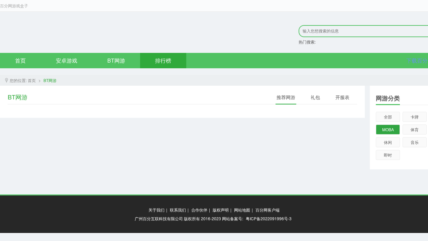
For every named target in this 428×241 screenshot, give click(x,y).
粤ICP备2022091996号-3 (269, 218)
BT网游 (116, 60)
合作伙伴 (199, 210)
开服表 (342, 97)
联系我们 (178, 210)
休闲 (388, 142)
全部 (388, 116)
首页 (20, 60)
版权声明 (221, 210)
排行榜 (163, 60)
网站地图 (242, 210)
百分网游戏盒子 (14, 5)
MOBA (388, 129)
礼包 (315, 97)
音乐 (415, 142)
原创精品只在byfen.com (90, 32)
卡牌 (415, 116)
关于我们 (156, 210)
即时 (388, 155)
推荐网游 (286, 97)
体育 (415, 129)
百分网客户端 (267, 210)
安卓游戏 (66, 60)
